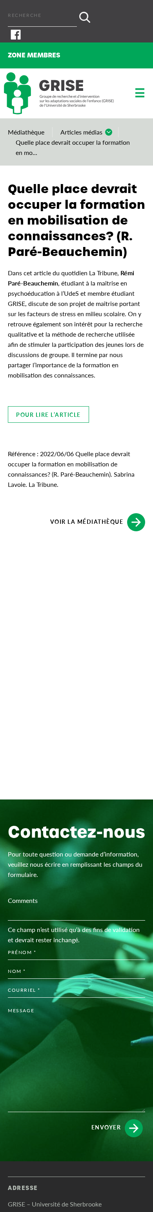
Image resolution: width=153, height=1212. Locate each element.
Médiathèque (26, 131)
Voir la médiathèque (87, 521)
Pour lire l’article (48, 414)
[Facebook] (76, 34)
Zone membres (34, 55)
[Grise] (59, 93)
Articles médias (81, 131)
